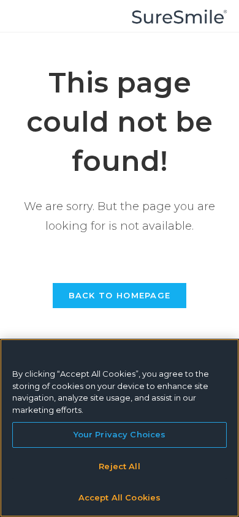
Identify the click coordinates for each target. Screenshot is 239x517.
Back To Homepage (120, 295)
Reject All (119, 466)
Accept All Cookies (119, 497)
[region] (119, 428)
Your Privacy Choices (120, 434)
